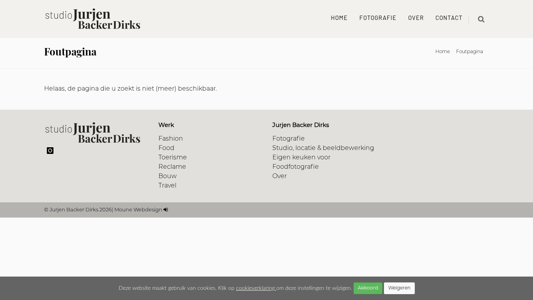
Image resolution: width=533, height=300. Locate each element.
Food (166, 148)
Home (339, 18)
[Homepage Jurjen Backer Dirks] (93, 19)
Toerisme (172, 158)
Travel (167, 186)
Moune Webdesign (138, 209)
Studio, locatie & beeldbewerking (323, 148)
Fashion (170, 139)
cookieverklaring (256, 288)
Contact (449, 18)
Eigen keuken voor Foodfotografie (301, 162)
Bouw (167, 176)
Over (416, 18)
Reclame (172, 167)
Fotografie (377, 18)
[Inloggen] (165, 209)
